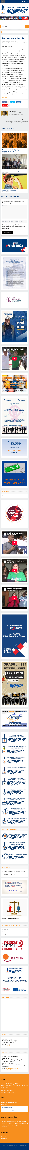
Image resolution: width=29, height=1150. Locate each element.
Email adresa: (4, 1104)
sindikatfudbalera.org (10, 1070)
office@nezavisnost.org (12, 1046)
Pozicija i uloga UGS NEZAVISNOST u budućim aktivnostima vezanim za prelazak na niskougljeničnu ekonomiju (15, 873)
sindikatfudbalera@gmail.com (13, 1068)
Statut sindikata (5, 1137)
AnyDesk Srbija (18, 1147)
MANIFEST (4, 1138)
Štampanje (19, 43)
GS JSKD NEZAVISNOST (12, 41)
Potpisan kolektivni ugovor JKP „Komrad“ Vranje (14, 171)
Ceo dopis (4, 97)
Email (25, 43)
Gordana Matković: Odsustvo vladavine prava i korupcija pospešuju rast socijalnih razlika (17, 114)
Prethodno (13, 111)
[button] (14, 273)
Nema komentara (6, 42)
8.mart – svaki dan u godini (9, 190)
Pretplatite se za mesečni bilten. (9, 1102)
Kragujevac (6, 934)
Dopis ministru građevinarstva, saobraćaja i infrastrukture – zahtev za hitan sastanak (17, 122)
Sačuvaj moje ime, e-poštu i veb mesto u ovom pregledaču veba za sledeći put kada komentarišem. (13, 226)
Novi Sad (6, 929)
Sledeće (24, 120)
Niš (4, 931)
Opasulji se (6, 495)
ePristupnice (4, 1126)
